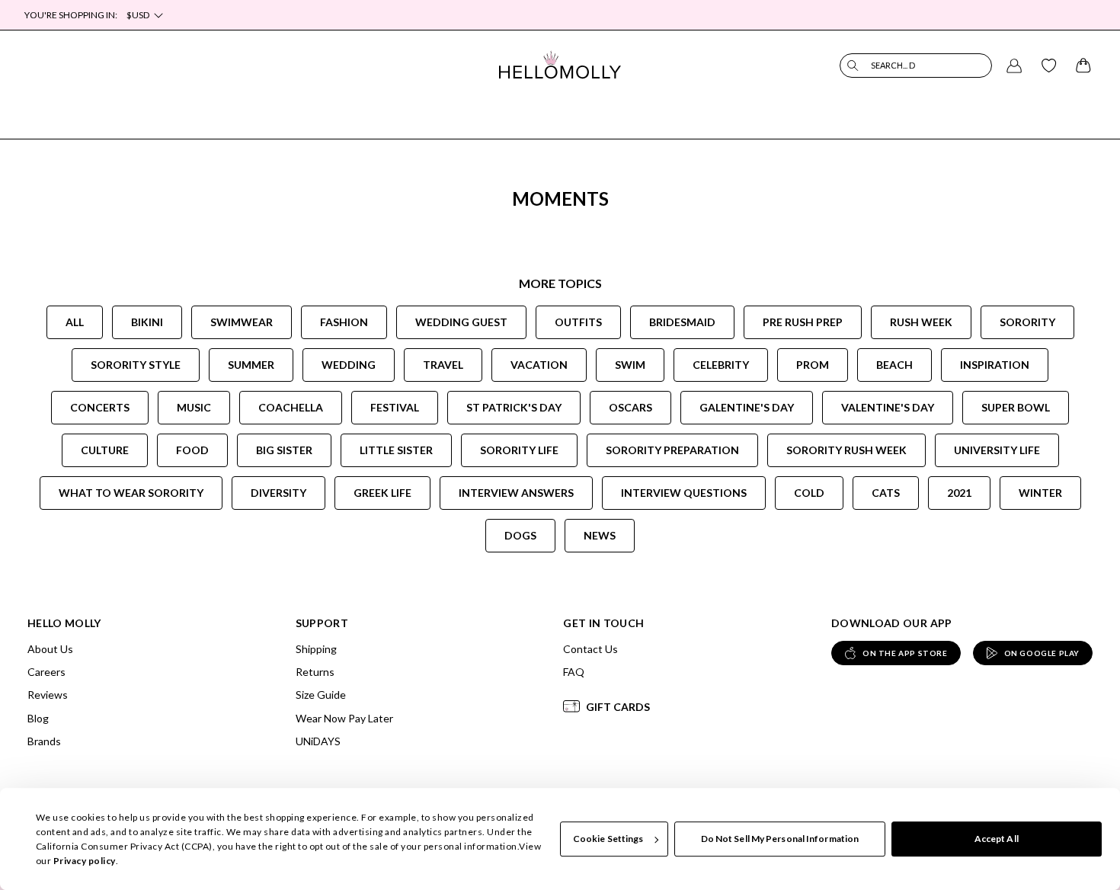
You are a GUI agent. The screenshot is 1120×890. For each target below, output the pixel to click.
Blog (38, 718)
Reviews (47, 694)
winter (1040, 492)
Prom (812, 364)
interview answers (516, 492)
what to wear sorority (131, 492)
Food (192, 449)
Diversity (278, 492)
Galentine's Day (746, 407)
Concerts (100, 407)
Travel (443, 364)
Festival (394, 407)
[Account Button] (1014, 65)
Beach (894, 364)
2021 (959, 492)
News (600, 535)
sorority (1027, 321)
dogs (520, 535)
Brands (44, 741)
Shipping (316, 648)
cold (809, 492)
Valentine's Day (887, 407)
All (75, 321)
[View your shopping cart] (1083, 65)
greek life (382, 492)
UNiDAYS (318, 741)
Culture (105, 449)
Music (194, 407)
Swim (630, 364)
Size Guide (321, 694)
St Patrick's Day (514, 407)
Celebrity (721, 364)
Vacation (539, 364)
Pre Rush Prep (803, 321)
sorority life (519, 449)
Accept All (996, 838)
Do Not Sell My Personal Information (780, 838)
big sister (284, 449)
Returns (315, 671)
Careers (46, 671)
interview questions (684, 492)
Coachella (290, 407)
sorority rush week (846, 449)
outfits (578, 321)
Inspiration (994, 364)
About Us (50, 648)
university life (997, 449)
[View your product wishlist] (1049, 65)
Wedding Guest (461, 321)
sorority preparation (672, 449)
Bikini (147, 321)
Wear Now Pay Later (344, 718)
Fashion (344, 321)
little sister (396, 449)
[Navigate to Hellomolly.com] (560, 65)
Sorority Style (136, 364)
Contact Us (590, 648)
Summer (251, 364)
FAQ (573, 671)
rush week (921, 321)
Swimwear (241, 321)
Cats (886, 492)
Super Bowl (1015, 407)
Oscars (630, 407)
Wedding (349, 364)
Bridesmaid (682, 321)
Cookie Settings (608, 838)
